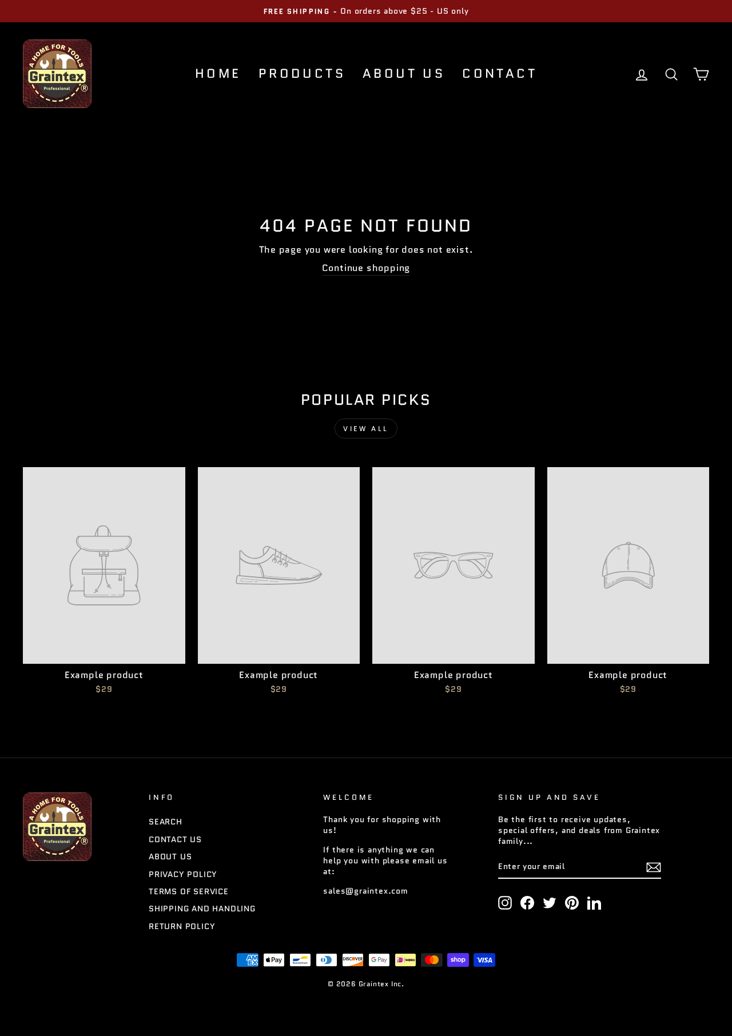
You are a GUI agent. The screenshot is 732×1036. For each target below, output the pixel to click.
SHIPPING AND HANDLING (202, 908)
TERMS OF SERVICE (189, 891)
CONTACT (499, 73)
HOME (218, 73)
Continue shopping (366, 268)
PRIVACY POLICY (183, 874)
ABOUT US (404, 73)
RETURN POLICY (182, 926)
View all (366, 428)
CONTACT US (175, 839)
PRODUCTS (301, 73)
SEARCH (165, 821)
